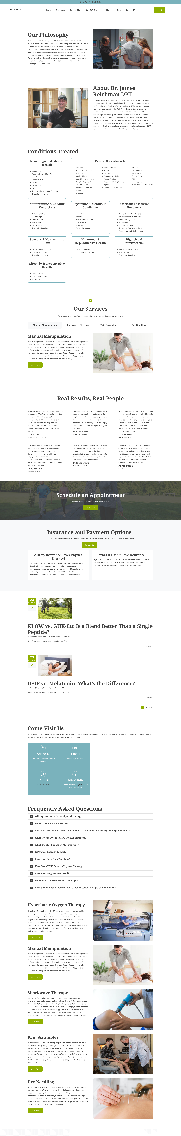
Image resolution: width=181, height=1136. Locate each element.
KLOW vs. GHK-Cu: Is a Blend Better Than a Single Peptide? (90, 629)
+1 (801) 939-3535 (43, 785)
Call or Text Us (85, 2)
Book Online (96, 2)
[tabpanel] (90, 354)
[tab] (45, 325)
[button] (90, 816)
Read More (149, 646)
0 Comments (66, 636)
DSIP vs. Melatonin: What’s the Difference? (81, 683)
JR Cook (32, 636)
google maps (80, 785)
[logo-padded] (14, 9)
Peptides (58, 636)
